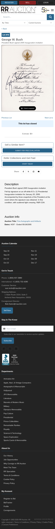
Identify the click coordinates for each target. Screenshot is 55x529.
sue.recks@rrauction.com (15, 288)
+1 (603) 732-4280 (20, 282)
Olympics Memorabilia (12, 410)
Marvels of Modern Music (14, 402)
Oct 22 (6, 263)
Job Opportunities (11, 460)
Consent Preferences (10, 525)
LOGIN (45, 3)
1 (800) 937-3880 (15, 278)
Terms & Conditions (11, 475)
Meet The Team (10, 467)
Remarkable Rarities (12, 425)
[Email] (38, 171)
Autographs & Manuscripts (14, 387)
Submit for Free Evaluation (27, 151)
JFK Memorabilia (10, 394)
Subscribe (8, 341)
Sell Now (7, 310)
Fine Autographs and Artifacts (29, 221)
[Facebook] (23, 171)
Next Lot (48, 118)
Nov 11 (34, 251)
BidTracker (8, 503)
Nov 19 (34, 255)
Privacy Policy (9, 483)
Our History (8, 456)
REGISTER (9, 3)
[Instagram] (33, 171)
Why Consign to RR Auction (15, 464)
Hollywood (8, 390)
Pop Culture (8, 413)
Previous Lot (7, 118)
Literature (7, 398)
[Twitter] (28, 171)
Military (6, 406)
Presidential (8, 417)
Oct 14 (6, 259)
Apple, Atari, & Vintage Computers (17, 383)
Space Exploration (11, 437)
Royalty (7, 429)
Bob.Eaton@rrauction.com (15, 304)
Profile (6, 506)
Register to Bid (9, 499)
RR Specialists (9, 471)
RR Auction (23, 520)
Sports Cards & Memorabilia (15, 440)
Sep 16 (6, 251)
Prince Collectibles (11, 421)
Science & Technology (12, 433)
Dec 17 (34, 263)
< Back (4, 29)
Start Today (27, 164)
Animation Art (9, 379)
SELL (27, 3)
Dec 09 (34, 259)
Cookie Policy (9, 479)
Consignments (9, 510)
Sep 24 (6, 255)
